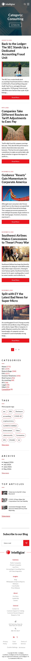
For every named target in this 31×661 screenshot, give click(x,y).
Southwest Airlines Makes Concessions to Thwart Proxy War (15, 239)
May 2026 (7, 469)
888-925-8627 (15, 631)
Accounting (6, 380)
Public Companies (15, 563)
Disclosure (19, 411)
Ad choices (22, 647)
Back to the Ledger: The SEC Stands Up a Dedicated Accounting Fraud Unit (15, 50)
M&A (4, 387)
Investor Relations (9, 376)
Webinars (15, 584)
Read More (15, 97)
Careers (15, 600)
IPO (3, 382)
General (15, 605)
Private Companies (15, 565)
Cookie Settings (12, 647)
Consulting (6, 389)
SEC (3, 369)
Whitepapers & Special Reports (15, 581)
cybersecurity (7, 435)
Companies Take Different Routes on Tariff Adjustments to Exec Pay (15, 116)
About (16, 593)
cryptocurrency (8, 421)
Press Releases (15, 588)
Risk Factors (6, 378)
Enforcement (7, 430)
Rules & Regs (7, 371)
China (18, 430)
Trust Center (14, 643)
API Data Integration (15, 571)
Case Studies (15, 586)
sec (4, 411)
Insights (15, 576)
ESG (3, 373)
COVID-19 (18, 416)
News (4, 366)
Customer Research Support (15, 613)
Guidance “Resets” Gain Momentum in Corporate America (14, 178)
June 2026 (7, 467)
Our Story (15, 596)
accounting (7, 416)
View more (5, 445)
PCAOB (12, 440)
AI (19, 440)
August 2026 (8, 462)
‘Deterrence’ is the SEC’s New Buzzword (17, 493)
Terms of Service (24, 643)
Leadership (15, 598)
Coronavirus (20, 435)
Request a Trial (15, 615)
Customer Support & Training (15, 611)
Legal (4, 385)
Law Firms (15, 567)
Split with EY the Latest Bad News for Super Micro (15, 297)
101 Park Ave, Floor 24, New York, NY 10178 (15, 624)
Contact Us (15, 609)
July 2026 (7, 464)
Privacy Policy (5, 643)
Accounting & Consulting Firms (15, 569)
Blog (15, 579)
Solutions (15, 560)
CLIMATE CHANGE (10, 426)
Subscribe (16, 25)
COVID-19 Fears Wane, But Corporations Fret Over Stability (18, 500)
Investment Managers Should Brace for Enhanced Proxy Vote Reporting (18, 508)
